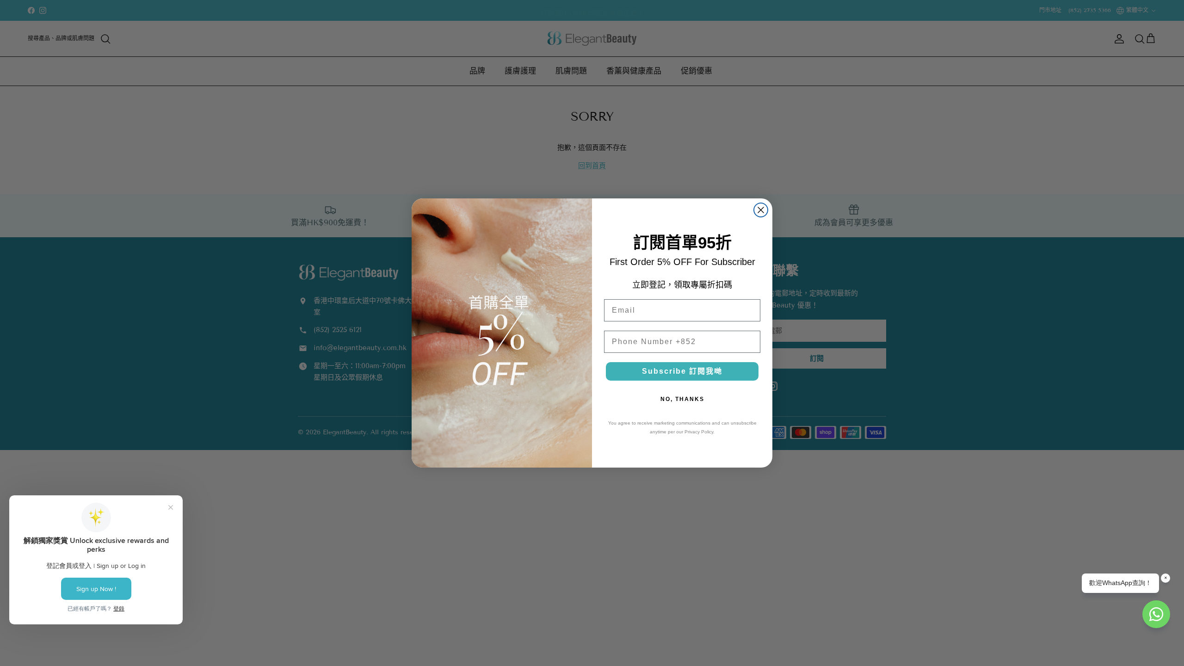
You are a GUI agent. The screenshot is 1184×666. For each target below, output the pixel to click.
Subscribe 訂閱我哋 (682, 371)
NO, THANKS (682, 399)
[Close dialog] (761, 210)
